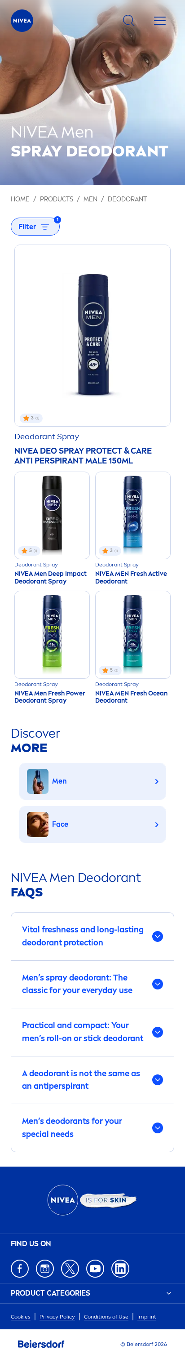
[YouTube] (95, 1269)
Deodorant (127, 199)
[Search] (129, 21)
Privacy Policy (57, 1317)
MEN (90, 199)
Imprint (146, 1317)
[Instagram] (45, 1269)
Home (20, 199)
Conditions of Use (106, 1317)
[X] (70, 1269)
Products (56, 199)
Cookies (21, 1317)
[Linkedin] (120, 1269)
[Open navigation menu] (159, 20)
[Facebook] (20, 1269)
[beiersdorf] (41, 1344)
